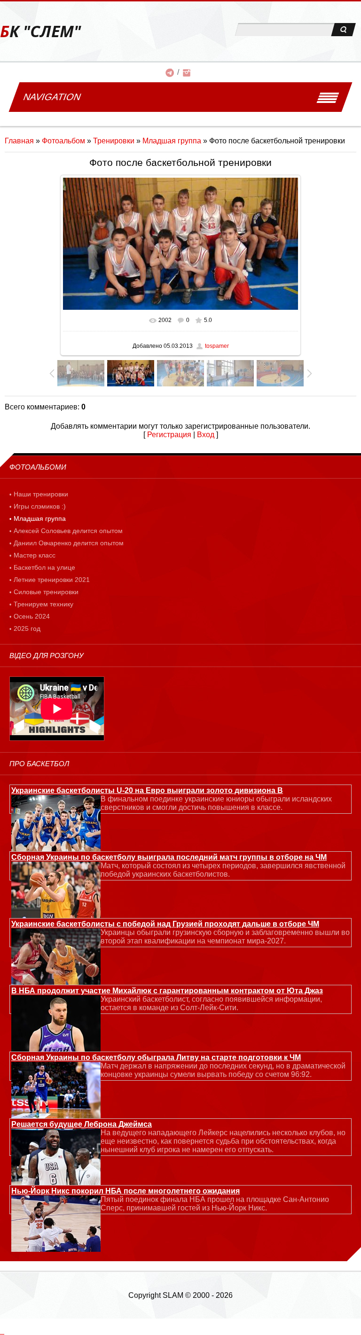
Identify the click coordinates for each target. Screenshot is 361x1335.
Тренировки (113, 141)
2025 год (27, 628)
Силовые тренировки (46, 592)
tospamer (217, 346)
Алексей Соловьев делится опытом (68, 530)
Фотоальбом (63, 141)
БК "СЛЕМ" (40, 31)
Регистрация (169, 435)
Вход (205, 435)
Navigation (52, 97)
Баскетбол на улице (44, 567)
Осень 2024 (32, 616)
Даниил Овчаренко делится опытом (69, 543)
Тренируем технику (43, 604)
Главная (19, 141)
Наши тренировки (41, 494)
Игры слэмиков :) (40, 506)
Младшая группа (171, 141)
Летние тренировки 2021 (52, 579)
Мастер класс (34, 555)
